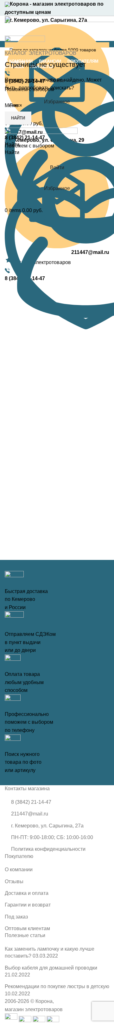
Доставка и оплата (26, 893)
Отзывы (14, 881)
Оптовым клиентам (27, 928)
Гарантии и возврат (28, 904)
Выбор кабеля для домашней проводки (51, 967)
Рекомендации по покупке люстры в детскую (57, 986)
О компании (19, 869)
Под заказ (16, 916)
